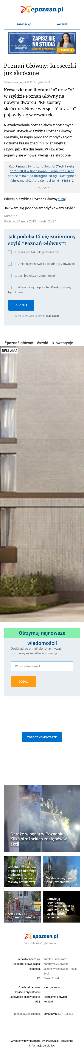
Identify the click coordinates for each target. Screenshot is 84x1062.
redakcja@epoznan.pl (27, 1013)
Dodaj (23, 681)
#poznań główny (19, 342)
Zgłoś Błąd (24, 24)
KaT (16, 216)
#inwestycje (62, 342)
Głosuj (21, 305)
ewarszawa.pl (50, 1040)
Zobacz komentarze (42, 737)
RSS (37, 1001)
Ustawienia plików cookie (24, 996)
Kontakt (62, 24)
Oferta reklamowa (29, 987)
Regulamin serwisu (55, 996)
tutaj (62, 198)
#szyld (42, 342)
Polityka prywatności (27, 992)
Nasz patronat (52, 987)
